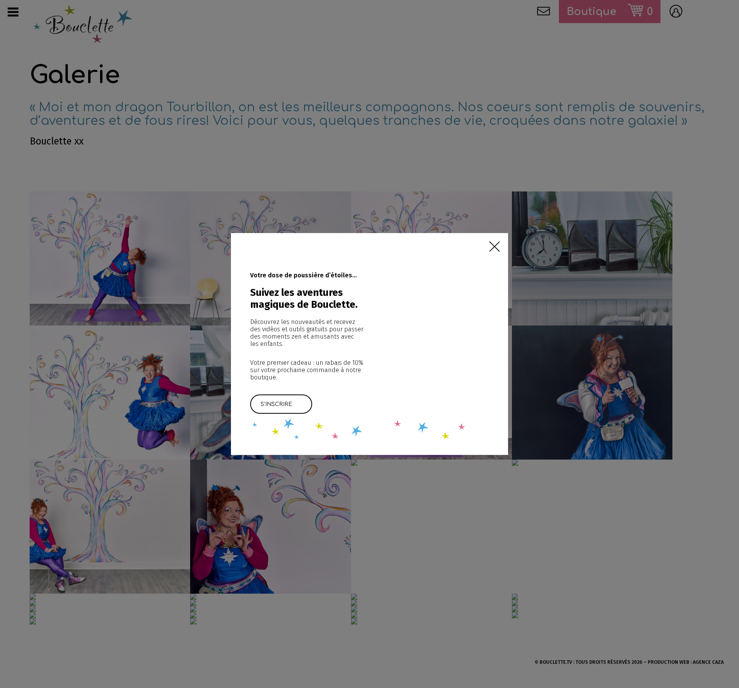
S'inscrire (276, 404)
